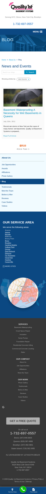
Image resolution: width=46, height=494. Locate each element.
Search (31, 72)
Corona (7, 249)
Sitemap (29, 481)
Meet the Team (7, 191)
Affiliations (6, 172)
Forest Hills (9, 262)
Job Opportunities (9, 165)
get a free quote (23, 420)
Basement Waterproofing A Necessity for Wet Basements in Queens (22, 113)
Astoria (7, 232)
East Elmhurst (10, 251)
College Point (9, 247)
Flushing (8, 260)
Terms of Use (19, 481)
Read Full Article (9, 136)
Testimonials (7, 187)
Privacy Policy (37, 479)
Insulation (23, 334)
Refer (23, 352)
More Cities (10, 266)
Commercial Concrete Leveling (23, 349)
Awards (5, 168)
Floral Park (9, 258)
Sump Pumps (23, 338)
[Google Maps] (3, 407)
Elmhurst (8, 253)
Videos (4, 206)
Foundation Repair (23, 341)
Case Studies (7, 202)
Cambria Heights (11, 245)
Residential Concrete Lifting (23, 345)
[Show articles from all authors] (28, 79)
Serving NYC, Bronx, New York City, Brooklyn (23, 17)
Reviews (5, 198)
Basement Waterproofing (23, 327)
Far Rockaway (10, 255)
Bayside (8, 234)
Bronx (7, 241)
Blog (4, 181)
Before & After (7, 195)
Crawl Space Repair (23, 331)
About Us (6, 158)
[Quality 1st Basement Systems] (23, 489)
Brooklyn (8, 243)
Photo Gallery (7, 176)
